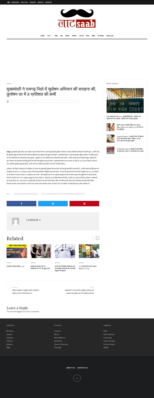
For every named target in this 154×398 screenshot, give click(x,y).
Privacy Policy (109, 344)
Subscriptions (109, 334)
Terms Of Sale (109, 341)
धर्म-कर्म (81, 36)
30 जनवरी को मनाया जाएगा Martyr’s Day (87, 267)
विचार (87, 36)
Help (105, 331)
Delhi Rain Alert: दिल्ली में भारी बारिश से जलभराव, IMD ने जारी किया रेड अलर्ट (130, 150)
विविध (93, 36)
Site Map (57, 348)
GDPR (105, 348)
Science (32, 2)
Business (15, 2)
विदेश (8, 2)
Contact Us (82, 368)
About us (70, 368)
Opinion (48, 2)
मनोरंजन (74, 36)
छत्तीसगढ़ (9, 84)
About (56, 334)
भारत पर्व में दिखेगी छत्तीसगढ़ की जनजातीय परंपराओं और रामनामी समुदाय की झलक (65, 268)
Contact (57, 331)
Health (40, 2)
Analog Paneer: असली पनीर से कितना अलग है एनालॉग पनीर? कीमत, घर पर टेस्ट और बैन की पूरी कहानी (130, 138)
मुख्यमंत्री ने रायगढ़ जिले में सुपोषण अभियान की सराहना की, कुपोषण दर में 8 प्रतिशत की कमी (79, 290)
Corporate (107, 338)
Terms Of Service (61, 344)
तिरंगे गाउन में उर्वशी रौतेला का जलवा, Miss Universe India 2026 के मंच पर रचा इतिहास (130, 127)
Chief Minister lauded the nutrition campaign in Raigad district (63, 193)
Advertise (58, 341)
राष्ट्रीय (43, 36)
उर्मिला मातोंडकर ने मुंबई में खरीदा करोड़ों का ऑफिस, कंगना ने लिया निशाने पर (25, 290)
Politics (24, 2)
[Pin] (84, 203)
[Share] (21, 203)
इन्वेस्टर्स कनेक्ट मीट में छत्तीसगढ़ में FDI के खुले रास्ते (40, 267)
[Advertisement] (77, 57)
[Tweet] (53, 203)
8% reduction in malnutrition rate (26, 193)
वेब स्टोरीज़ (101, 36)
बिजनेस (67, 36)
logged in (20, 311)
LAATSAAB (32, 219)
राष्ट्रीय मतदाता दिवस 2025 (15, 266)
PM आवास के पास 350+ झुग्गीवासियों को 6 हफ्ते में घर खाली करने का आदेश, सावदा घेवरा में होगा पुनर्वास (124, 117)
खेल (62, 36)
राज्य (48, 36)
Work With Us (59, 338)
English (109, 36)
